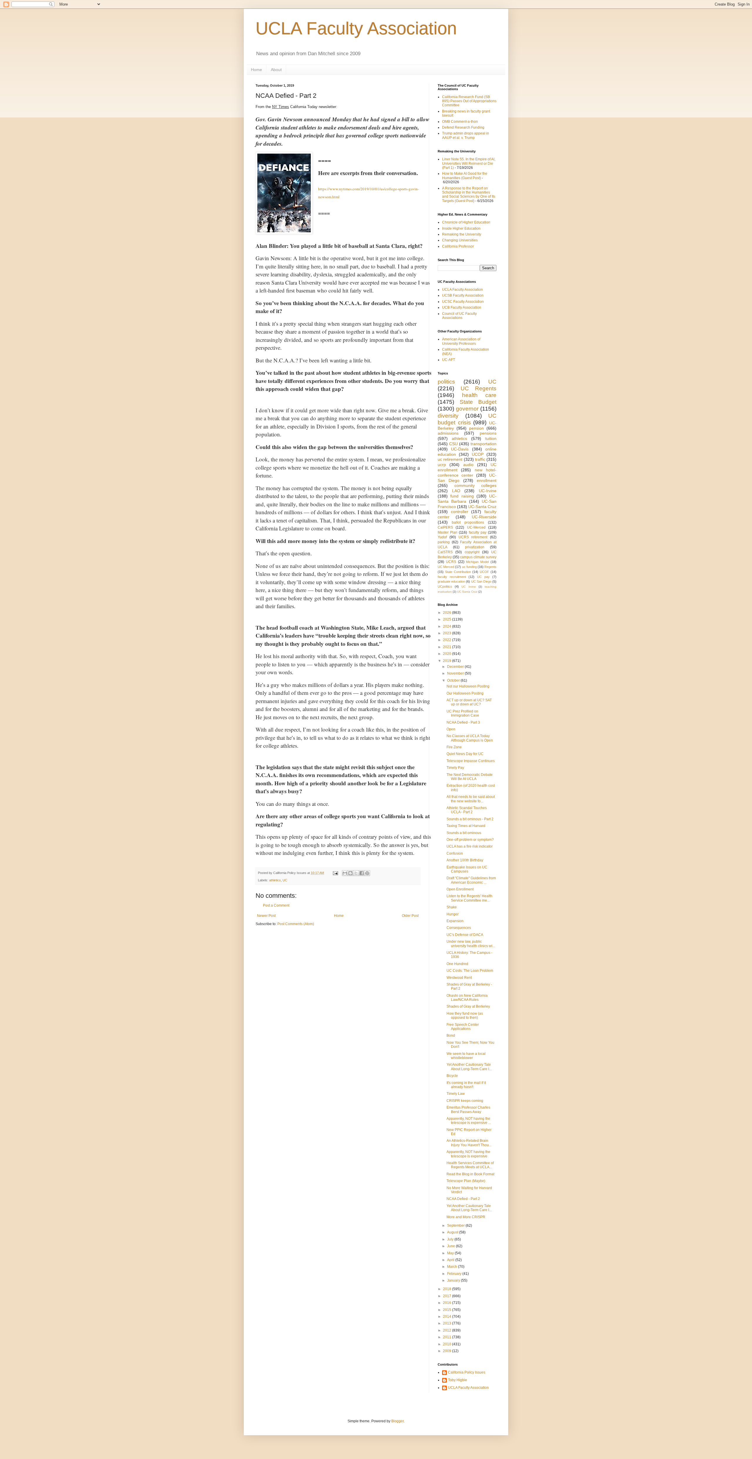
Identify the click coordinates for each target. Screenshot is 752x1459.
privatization (474, 547)
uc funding (469, 567)
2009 (447, 1351)
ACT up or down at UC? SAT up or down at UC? (469, 702)
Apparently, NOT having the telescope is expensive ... (468, 1121)
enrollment (486, 480)
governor (467, 409)
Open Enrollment (460, 889)
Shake (451, 907)
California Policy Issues (466, 1372)
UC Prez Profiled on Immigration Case (462, 713)
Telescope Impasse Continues (470, 761)
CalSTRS (445, 552)
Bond (450, 1035)
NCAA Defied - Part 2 (463, 1199)
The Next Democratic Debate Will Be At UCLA (469, 777)
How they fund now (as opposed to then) (464, 1015)
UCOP (478, 454)
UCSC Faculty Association (463, 302)
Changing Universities (460, 240)
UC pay (483, 577)
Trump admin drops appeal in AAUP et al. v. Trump (465, 135)
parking (444, 542)
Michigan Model (477, 562)
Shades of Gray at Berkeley (468, 1006)
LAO (456, 490)
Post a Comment (276, 905)
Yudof (442, 537)
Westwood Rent (459, 978)
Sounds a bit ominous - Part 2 (470, 819)
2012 (447, 1330)
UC (285, 880)
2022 (447, 640)
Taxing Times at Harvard (465, 826)
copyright (472, 552)
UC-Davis (460, 449)
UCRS (451, 562)
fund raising (462, 496)
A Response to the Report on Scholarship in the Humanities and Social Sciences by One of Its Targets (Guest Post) (468, 194)
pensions (488, 433)
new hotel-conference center (467, 473)
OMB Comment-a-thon (460, 122)
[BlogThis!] (350, 873)
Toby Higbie (457, 1380)
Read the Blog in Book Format (470, 1174)
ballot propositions (468, 522)
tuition (490, 438)
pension (476, 428)
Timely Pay (455, 768)
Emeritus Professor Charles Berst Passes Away (468, 1109)
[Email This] (345, 873)
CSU (453, 443)
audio (468, 464)
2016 (447, 1303)
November (456, 673)
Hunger (452, 914)
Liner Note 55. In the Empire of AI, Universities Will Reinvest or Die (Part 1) (468, 163)
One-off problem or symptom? (470, 840)
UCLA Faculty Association (356, 28)
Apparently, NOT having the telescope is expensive (468, 1154)
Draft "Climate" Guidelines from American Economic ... (471, 880)
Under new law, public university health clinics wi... (470, 943)
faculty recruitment (452, 577)
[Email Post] (335, 873)
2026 (447, 613)
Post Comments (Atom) (295, 924)
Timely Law (455, 1094)
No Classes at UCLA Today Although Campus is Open (469, 738)
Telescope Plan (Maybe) (465, 1181)
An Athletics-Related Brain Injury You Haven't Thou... (468, 1143)
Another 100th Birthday (464, 860)
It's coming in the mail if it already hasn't (466, 1085)
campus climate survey (478, 557)
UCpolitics (445, 586)
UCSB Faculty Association (463, 295)
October (454, 680)
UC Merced (446, 567)
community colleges (475, 485)
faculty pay (477, 532)
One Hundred (457, 964)
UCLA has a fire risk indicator (469, 846)
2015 (447, 1310)
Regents (490, 567)
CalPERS (445, 527)
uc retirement (450, 459)
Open (450, 729)
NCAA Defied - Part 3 (463, 722)
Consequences (458, 928)
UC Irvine (468, 586)
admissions (448, 433)
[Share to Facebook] (362, 873)
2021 (447, 647)
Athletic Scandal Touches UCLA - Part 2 (466, 810)
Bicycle (452, 1076)
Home (256, 69)
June (451, 1246)
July (450, 1239)
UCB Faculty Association (461, 307)
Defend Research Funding (463, 127)
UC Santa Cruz (467, 591)
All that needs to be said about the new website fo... (470, 799)
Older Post (410, 916)
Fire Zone (454, 747)
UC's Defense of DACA (464, 935)
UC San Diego (481, 581)
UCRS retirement (473, 537)
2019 (447, 661)
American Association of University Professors (461, 341)
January (454, 1280)
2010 (447, 1344)
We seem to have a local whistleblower (466, 1056)
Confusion (454, 853)
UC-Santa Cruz (482, 506)
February (454, 1274)
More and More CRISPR (465, 1217)
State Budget (478, 402)
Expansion (455, 921)
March (452, 1267)
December (456, 667)
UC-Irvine (487, 490)
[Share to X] (356, 873)
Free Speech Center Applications (462, 1027)
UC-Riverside (484, 517)
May (451, 1253)
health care (479, 395)
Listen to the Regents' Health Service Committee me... (469, 898)
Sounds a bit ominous (463, 833)
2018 (447, 1289)
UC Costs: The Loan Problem (469, 971)
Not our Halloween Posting (467, 686)
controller (459, 511)
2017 (447, 1296)
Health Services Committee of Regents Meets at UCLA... (470, 1165)
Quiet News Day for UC (465, 754)
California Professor (458, 246)
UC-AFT (448, 360)
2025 (447, 619)
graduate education (451, 581)
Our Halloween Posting (465, 693)
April (451, 1260)
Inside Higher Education (461, 228)
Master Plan (447, 532)
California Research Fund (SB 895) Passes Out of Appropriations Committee (469, 101)
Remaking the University (461, 234)
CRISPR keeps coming (464, 1101)
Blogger (397, 1421)
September (456, 1225)
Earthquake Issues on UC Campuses (466, 869)
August (453, 1232)
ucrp (442, 464)
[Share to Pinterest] (367, 873)
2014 (447, 1317)
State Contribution (458, 572)
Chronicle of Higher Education (466, 222)
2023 (447, 633)
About (276, 69)
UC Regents (479, 388)
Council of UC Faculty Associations (459, 316)
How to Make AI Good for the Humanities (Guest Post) (464, 176)
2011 (447, 1337)
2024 (447, 626)
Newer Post (266, 916)
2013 (447, 1323)
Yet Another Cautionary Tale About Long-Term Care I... (469, 1067)
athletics (275, 880)
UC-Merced (476, 527)
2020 (447, 654)
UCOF (484, 572)
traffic (480, 459)
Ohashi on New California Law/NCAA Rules (467, 998)
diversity (448, 416)
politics (446, 382)
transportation (483, 443)
